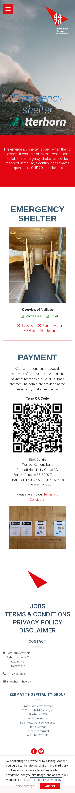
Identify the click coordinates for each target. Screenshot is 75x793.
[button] (8, 9)
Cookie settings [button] (24, 786)
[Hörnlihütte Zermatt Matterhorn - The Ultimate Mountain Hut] (56, 20)
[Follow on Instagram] (41, 751)
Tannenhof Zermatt (37, 731)
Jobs (37, 606)
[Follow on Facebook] (34, 751)
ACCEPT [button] (50, 786)
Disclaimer (37, 630)
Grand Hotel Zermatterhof (37, 706)
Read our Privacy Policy (46, 780)
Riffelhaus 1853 (37, 714)
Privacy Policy (37, 622)
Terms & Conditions (37, 614)
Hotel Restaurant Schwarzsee (37, 722)
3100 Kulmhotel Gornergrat (37, 710)
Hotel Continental (38, 718)
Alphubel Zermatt (37, 735)
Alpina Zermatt (37, 726)
